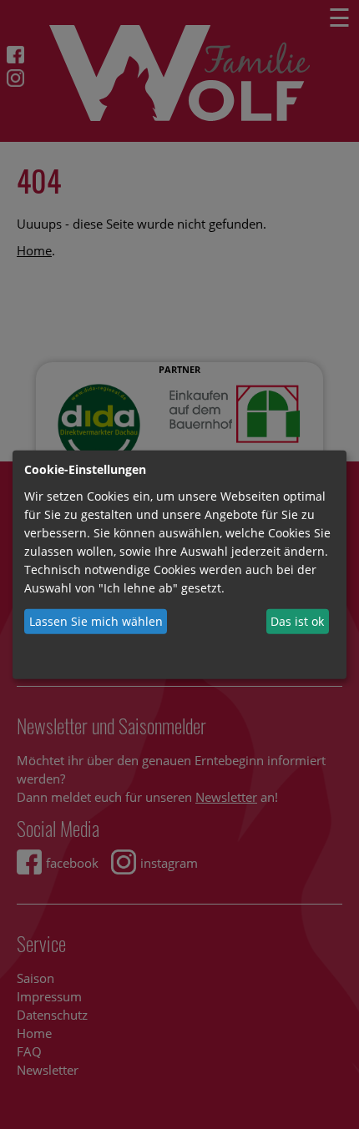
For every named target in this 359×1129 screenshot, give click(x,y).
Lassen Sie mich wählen (96, 621)
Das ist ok (297, 621)
